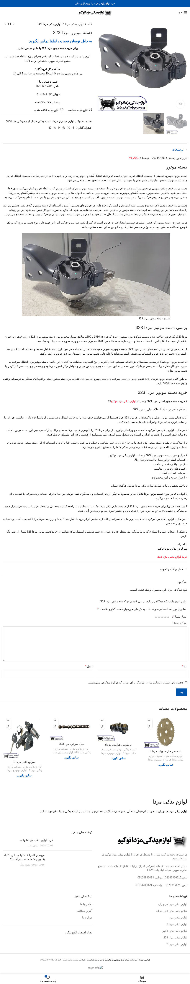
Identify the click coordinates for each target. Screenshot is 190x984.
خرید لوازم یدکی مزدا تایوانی (36, 840)
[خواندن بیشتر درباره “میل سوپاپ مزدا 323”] (55, 726)
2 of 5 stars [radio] (164, 616)
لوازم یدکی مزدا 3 (176, 924)
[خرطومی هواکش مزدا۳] (118, 728)
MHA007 (134, 157)
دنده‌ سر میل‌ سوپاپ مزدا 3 (165, 751)
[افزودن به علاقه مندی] (149, 720)
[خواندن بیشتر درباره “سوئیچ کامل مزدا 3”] (8, 726)
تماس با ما (86, 904)
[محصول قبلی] (14, 24)
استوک (80, 121)
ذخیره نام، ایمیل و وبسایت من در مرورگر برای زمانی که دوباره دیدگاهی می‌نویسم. (135, 682)
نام (184, 666)
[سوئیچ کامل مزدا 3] (24, 736)
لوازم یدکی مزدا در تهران (172, 904)
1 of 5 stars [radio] (167, 616)
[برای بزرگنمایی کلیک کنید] (180, 104)
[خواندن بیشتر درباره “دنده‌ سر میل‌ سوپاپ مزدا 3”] (149, 726)
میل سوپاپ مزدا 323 (71, 743)
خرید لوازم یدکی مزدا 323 (172, 556)
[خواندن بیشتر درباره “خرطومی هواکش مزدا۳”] (102, 726)
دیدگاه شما (179, 623)
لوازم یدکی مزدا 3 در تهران (171, 910)
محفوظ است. (107, 959)
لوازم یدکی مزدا (74, 24)
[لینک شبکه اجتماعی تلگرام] (50, 127)
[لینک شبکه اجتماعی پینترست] (63, 127)
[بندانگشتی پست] (74, 843)
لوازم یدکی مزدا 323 (49, 24)
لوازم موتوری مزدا (63, 121)
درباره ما (87, 917)
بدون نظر (33, 845)
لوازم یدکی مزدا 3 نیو (175, 930)
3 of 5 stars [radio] (161, 616)
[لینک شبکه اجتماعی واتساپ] (55, 127)
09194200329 (143, 885)
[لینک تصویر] (152, 840)
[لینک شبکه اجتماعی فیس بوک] (73, 127)
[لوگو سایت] (95, 12)
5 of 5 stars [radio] (156, 616)
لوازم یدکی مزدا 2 (176, 944)
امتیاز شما (180, 616)
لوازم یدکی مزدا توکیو (123, 401)
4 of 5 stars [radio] (159, 616)
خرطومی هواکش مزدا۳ (118, 744)
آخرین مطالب (84, 910)
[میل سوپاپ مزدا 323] (71, 727)
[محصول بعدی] (5, 24)
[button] (183, 66)
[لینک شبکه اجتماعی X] (68, 127)
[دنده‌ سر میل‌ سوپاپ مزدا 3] (165, 731)
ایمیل (89, 666)
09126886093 (145, 877)
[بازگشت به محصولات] (9, 24)
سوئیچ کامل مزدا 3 (24, 761)
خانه (89, 24)
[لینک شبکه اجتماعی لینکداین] (59, 127)
